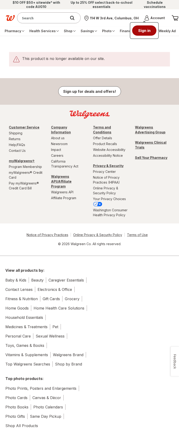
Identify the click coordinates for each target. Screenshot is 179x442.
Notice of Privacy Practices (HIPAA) (106, 179)
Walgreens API (62, 192)
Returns (15, 139)
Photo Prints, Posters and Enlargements (40, 388)
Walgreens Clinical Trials (150, 144)
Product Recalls (105, 144)
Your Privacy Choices (109, 199)
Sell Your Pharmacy (151, 158)
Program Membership (25, 167)
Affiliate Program (63, 198)
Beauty (37, 280)
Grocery (72, 298)
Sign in (144, 30)
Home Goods (17, 308)
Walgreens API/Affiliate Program (61, 181)
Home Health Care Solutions (59, 308)
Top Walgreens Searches (27, 364)
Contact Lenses (19, 289)
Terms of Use (137, 235)
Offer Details (102, 138)
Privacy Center (104, 172)
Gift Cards (51, 298)
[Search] (74, 17)
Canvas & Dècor (46, 397)
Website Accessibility (109, 150)
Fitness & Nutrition (21, 298)
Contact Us (17, 151)
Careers (57, 155)
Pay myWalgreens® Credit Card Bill (24, 185)
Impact (56, 150)
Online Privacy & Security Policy (105, 190)
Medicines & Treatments (26, 326)
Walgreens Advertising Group (150, 129)
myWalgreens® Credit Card (25, 175)
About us (58, 138)
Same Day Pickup (45, 416)
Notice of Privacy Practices (47, 235)
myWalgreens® (21, 161)
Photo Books (16, 407)
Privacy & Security (108, 166)
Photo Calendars (48, 407)
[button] (154, 17)
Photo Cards (16, 397)
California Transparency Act (64, 163)
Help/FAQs (17, 145)
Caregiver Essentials (66, 280)
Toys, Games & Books (24, 345)
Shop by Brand (68, 364)
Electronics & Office (55, 289)
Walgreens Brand (68, 354)
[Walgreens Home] (10, 18)
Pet (55, 326)
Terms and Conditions (102, 129)
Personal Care (18, 336)
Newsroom (59, 144)
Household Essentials (24, 317)
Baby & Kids (15, 280)
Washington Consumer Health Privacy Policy (110, 212)
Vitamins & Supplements (26, 354)
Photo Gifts (15, 416)
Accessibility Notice (108, 155)
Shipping (15, 133)
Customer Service (24, 127)
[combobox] (43, 18)
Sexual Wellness (50, 336)
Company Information (61, 129)
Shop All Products (21, 425)
